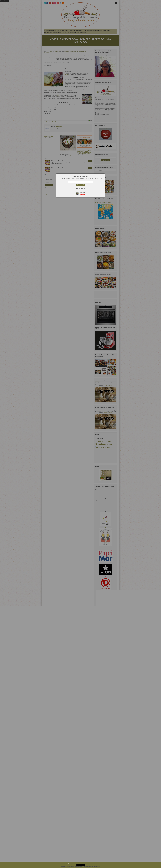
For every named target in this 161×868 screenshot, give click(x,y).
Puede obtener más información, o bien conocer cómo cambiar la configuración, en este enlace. (80, 866)
